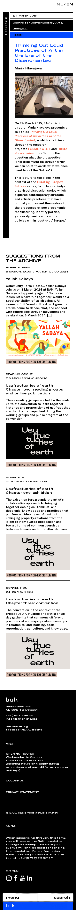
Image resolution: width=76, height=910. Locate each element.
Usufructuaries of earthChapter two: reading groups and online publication (34, 389)
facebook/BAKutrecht (24, 729)
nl (60, 4)
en (69, 4)
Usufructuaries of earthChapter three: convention (32, 601)
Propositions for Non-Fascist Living (31, 361)
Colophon (15, 780)
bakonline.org (17, 726)
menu (12, 897)
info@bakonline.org (21, 718)
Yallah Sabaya (19, 279)
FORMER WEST (39, 149)
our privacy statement (37, 857)
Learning (18, 35)
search (62, 897)
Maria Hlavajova (28, 68)
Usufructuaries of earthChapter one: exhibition (29, 490)
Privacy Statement (22, 792)
